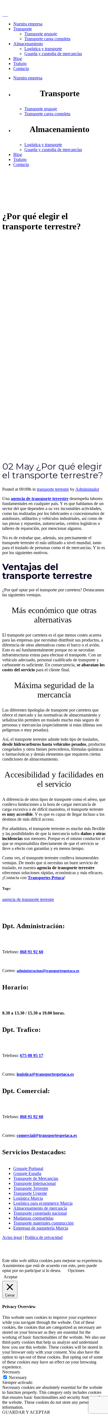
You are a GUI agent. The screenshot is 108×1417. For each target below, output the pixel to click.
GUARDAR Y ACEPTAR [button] (26, 1412)
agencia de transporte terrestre (28, 899)
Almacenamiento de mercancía (40, 1208)
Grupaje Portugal (28, 1168)
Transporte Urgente (30, 1193)
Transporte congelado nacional (40, 1213)
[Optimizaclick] (31, 1255)
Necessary (18, 1377)
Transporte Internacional (34, 1183)
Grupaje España (27, 1173)
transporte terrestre (53, 489)
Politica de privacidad (44, 1237)
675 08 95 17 (31, 1055)
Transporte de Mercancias (35, 1178)
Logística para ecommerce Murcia (43, 1203)
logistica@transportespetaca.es (45, 1074)
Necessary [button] (11, 1372)
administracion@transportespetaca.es (48, 971)
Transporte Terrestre (30, 1188)
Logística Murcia (28, 1198)
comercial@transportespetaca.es (47, 1135)
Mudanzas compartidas (33, 1218)
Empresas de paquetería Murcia (40, 1228)
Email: (34, 7)
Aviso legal (12, 1237)
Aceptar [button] (10, 1276)
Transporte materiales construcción (43, 1223)
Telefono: (26, 4)
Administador (87, 489)
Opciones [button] (76, 1270)
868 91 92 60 (31, 951)
